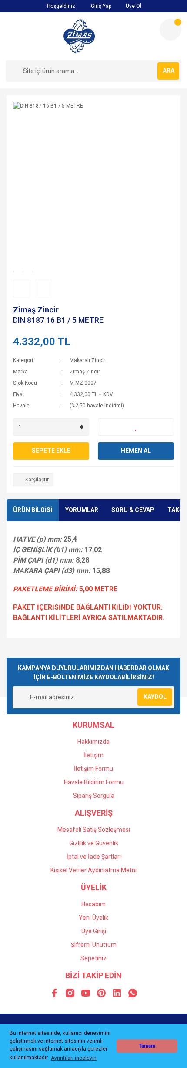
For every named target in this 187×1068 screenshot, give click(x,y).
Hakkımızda (93, 741)
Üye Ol (132, 6)
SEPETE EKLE (51, 450)
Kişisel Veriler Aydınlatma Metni (93, 870)
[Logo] (79, 36)
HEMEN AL (136, 450)
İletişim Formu (93, 768)
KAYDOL (155, 696)
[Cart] (170, 30)
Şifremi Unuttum (94, 944)
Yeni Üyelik (93, 917)
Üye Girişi (93, 931)
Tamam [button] (147, 1046)
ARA (168, 70)
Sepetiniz (93, 958)
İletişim (93, 755)
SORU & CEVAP (132, 509)
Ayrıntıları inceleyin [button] (74, 1058)
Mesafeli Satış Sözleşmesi (93, 829)
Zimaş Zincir (36, 309)
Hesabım (93, 904)
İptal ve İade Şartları (94, 856)
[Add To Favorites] (136, 427)
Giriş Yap (100, 6)
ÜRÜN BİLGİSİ (32, 509)
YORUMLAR (81, 509)
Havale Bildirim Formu (94, 782)
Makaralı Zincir (87, 360)
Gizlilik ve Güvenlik (93, 843)
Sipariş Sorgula (93, 795)
